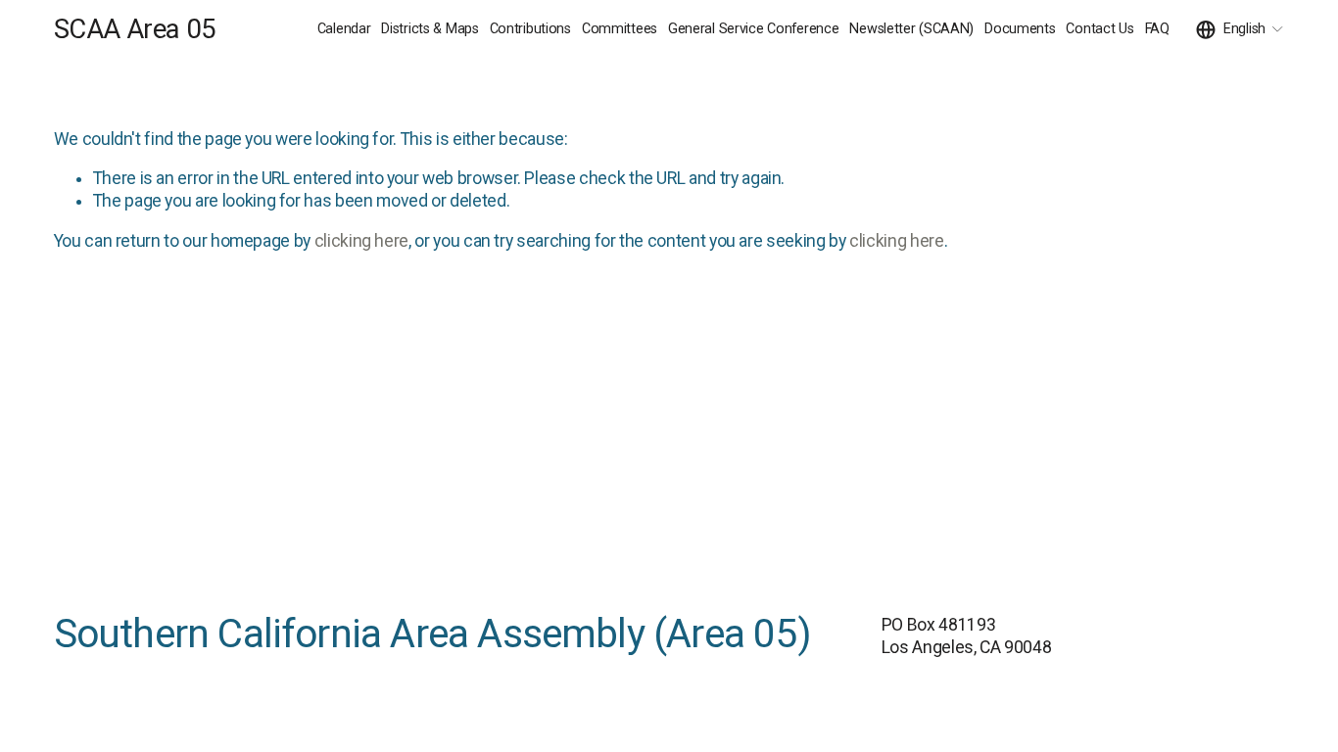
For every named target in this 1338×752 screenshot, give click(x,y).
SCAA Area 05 (134, 29)
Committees (619, 29)
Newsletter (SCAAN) (911, 29)
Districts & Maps (429, 29)
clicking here (361, 241)
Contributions (530, 29)
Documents (1019, 29)
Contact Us (1099, 29)
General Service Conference (753, 29)
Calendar (344, 29)
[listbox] (1240, 30)
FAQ (1157, 29)
